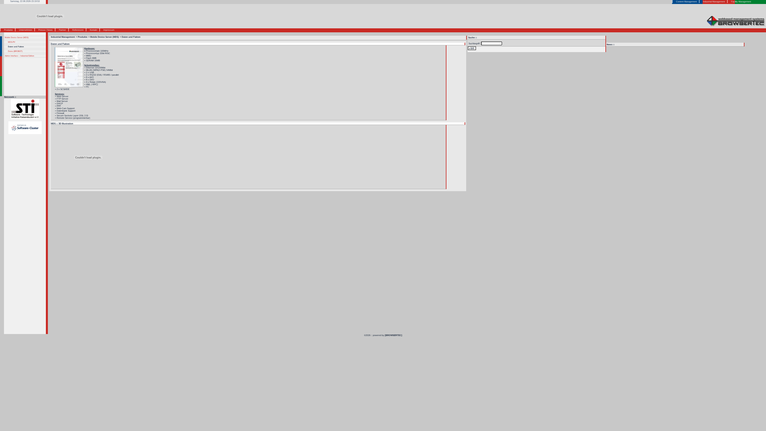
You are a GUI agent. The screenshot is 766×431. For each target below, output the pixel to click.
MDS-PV (11, 42)
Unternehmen (25, 30)
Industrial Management (63, 37)
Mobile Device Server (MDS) (17, 38)
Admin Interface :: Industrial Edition (19, 56)
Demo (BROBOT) (15, 51)
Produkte (8, 30)
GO (472, 48)
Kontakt (93, 30)
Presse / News (45, 30)
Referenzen (78, 30)
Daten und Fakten (16, 47)
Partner (62, 30)
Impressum (108, 30)
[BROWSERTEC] (393, 335)
